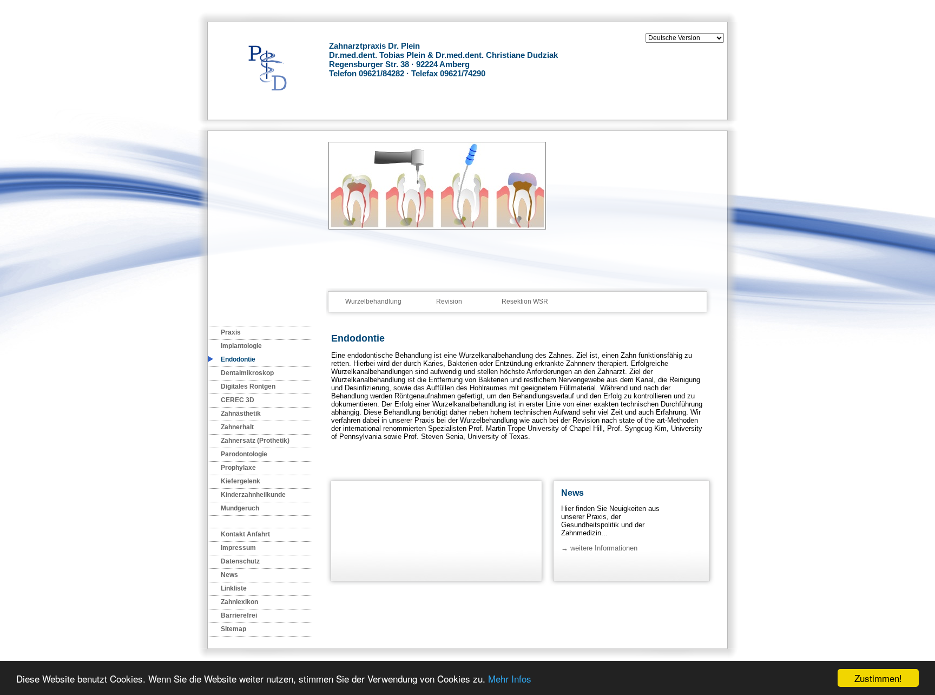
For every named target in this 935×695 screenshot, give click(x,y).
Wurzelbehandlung (373, 301)
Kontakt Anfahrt (245, 534)
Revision (449, 301)
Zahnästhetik (241, 413)
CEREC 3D (237, 400)
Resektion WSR (525, 301)
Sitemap (233, 629)
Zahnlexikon (239, 602)
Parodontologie (244, 454)
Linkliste (234, 588)
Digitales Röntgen (248, 386)
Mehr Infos (509, 678)
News (229, 575)
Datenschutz (240, 561)
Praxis (231, 332)
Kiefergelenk (240, 481)
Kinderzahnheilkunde (253, 495)
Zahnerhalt (237, 427)
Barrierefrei (239, 615)
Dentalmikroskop (247, 373)
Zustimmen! (878, 678)
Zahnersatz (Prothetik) (255, 440)
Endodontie (238, 359)
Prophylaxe (238, 467)
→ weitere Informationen (599, 548)
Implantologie (241, 346)
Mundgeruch (240, 508)
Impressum (238, 548)
